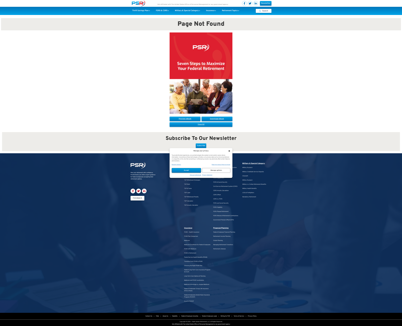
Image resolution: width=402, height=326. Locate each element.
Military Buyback (247, 167)
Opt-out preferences (195, 175)
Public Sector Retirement (199, 322)
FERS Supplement (218, 178)
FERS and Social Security (221, 203)
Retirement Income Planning (221, 236)
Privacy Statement (207, 175)
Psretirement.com (136, 175)
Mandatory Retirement (249, 197)
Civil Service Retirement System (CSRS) (225, 186)
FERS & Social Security (220, 182)
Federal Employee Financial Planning (224, 232)
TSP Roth (187, 184)
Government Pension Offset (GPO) (223, 220)
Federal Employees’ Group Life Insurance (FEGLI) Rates (196, 290)
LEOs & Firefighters (248, 193)
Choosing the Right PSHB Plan (193, 266)
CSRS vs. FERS (217, 199)
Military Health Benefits (249, 188)
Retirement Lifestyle (219, 249)
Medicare (187, 240)
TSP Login (187, 193)
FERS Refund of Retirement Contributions (225, 216)
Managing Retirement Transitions (223, 245)
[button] (229, 151)
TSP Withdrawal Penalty (191, 197)
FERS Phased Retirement (221, 211)
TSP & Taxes (188, 188)
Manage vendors (176, 165)
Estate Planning (218, 240)
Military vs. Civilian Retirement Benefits (254, 184)
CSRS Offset (217, 195)
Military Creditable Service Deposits (253, 172)
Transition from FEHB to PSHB (193, 261)
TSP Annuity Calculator (191, 205)
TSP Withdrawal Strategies (192, 180)
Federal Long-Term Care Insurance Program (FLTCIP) (197, 271)
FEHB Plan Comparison (191, 236)
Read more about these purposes (221, 165)
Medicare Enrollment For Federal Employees (197, 245)
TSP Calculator (188, 201)
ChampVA (245, 176)
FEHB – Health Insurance (191, 232)
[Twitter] (250, 3)
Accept (186, 170)
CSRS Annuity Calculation (221, 190)
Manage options (216, 170)
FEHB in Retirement (190, 253)
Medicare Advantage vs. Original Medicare (196, 284)
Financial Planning (221, 228)
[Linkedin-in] (255, 3)
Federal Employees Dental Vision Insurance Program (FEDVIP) (197, 296)
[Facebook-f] (244, 3)
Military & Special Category (253, 163)
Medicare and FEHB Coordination (194, 280)
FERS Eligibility (217, 207)
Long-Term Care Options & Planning (194, 276)
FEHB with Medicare (190, 249)
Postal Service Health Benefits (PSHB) (195, 257)
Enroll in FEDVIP (189, 301)
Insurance (188, 228)
